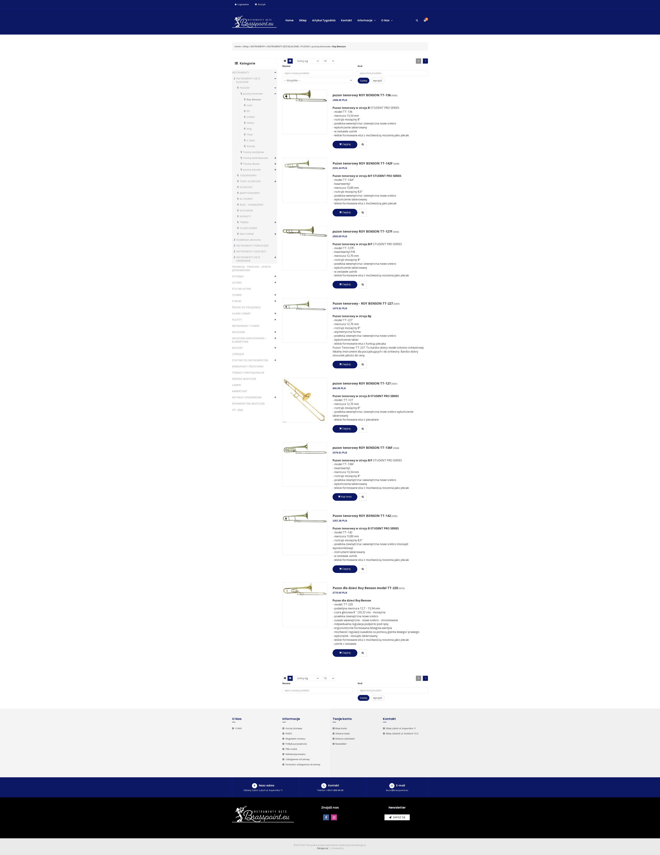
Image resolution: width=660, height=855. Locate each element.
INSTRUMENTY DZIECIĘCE (251, 251)
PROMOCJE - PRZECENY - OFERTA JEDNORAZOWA (251, 268)
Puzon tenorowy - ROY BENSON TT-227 (363, 303)
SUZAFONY (246, 187)
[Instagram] (334, 817)
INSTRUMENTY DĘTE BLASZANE (283, 46)
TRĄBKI (244, 222)
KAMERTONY (239, 391)
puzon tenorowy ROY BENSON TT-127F (362, 231)
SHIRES (251, 117)
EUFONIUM (246, 210)
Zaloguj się (322, 848)
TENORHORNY (248, 175)
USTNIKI (236, 282)
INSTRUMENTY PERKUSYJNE (252, 245)
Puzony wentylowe (253, 152)
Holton (250, 122)
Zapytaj (346, 144)
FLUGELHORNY (248, 228)
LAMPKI (236, 385)
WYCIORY (237, 347)
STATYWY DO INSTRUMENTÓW (250, 360)
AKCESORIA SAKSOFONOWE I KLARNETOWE (249, 340)
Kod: (360, 66)
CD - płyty (237, 409)
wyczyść (377, 80)
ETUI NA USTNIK (241, 288)
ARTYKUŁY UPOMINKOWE (247, 397)
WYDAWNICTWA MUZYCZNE (248, 403)
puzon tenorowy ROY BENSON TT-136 (362, 95)
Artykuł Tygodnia (324, 20)
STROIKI (236, 301)
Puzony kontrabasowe (255, 158)
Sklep (303, 20)
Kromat (251, 146)
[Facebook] (326, 817)
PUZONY (305, 46)
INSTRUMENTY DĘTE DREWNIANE (248, 259)
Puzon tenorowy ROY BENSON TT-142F (363, 163)
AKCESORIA (238, 332)
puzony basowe (252, 169)
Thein (250, 134)
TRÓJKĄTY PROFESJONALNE (248, 372)
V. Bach (251, 140)
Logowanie (243, 4)
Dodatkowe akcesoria (248, 239)
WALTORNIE (247, 233)
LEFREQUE (238, 354)
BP (248, 111)
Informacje (365, 20)
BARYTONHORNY (250, 193)
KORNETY (245, 216)
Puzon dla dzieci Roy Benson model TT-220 (365, 588)
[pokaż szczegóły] (363, 144)
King (249, 128)
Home (289, 20)
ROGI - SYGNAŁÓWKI (251, 204)
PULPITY (237, 319)
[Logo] (254, 21)
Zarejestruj (337, 848)
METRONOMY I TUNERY (246, 325)
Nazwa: (286, 66)
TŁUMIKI (237, 295)
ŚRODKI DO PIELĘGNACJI (246, 307)
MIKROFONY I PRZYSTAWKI (247, 366)
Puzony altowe (251, 163)
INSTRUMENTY (258, 46)
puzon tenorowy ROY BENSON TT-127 (362, 383)
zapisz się (398, 817)
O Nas (385, 20)
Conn (249, 105)
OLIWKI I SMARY (241, 313)
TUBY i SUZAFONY (250, 181)
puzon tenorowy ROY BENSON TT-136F (362, 448)
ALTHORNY (246, 198)
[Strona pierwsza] (418, 61)
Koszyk (262, 4)
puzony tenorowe (321, 46)
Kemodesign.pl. (358, 845)
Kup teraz (346, 496)
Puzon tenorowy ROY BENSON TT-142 (362, 516)
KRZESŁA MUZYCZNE (244, 378)
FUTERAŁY (238, 276)
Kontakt (346, 20)
